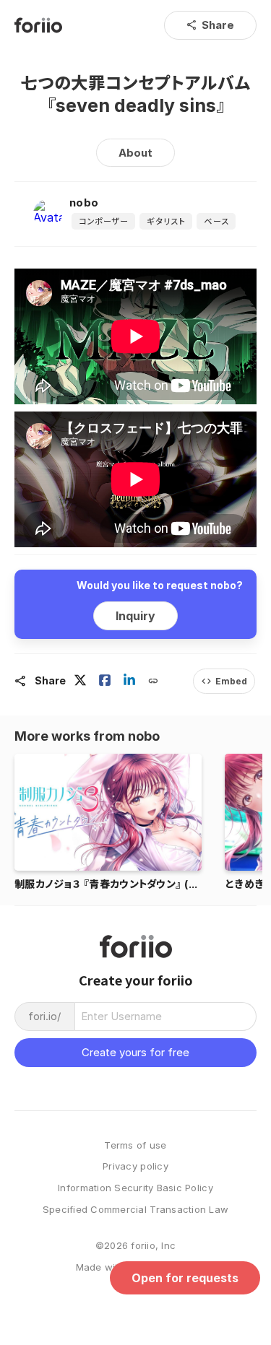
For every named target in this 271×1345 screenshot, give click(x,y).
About (135, 153)
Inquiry (135, 616)
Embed (224, 681)
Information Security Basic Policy (135, 1188)
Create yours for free (135, 1052)
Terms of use (135, 1145)
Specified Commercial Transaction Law (135, 1209)
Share (210, 25)
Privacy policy (135, 1166)
